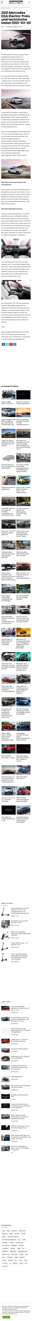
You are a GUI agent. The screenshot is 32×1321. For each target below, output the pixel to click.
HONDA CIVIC (19, 1242)
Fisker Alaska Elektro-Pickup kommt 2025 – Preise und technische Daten (8, 736)
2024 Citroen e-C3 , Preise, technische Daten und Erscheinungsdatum (23, 575)
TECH (20, 1260)
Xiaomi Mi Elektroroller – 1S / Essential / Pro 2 (19, 944)
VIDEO (21, 1263)
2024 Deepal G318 (16, 1077)
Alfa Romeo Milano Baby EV (19, 1049)
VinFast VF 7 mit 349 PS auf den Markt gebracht (8, 532)
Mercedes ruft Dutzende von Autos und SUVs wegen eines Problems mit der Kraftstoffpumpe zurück (23, 444)
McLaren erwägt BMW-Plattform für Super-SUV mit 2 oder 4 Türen (20, 1008)
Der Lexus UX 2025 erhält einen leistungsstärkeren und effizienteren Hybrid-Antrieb (22, 468)
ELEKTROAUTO (9, 26)
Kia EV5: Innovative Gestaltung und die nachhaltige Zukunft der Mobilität (23, 711)
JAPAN (18, 1248)
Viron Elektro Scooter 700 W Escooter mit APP (19, 921)
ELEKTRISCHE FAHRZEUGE (9, 1240)
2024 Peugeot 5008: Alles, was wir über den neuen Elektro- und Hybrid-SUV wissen (21, 1137)
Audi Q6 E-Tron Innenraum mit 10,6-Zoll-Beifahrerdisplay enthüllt (9, 666)
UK (10, 1263)
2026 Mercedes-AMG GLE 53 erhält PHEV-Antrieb (22, 553)
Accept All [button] (6, 1317)
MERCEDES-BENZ (17, 26)
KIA (12, 1152)
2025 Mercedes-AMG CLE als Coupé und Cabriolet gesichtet (8, 554)
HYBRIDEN (14, 1245)
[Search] (29, 2)
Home (2, 7)
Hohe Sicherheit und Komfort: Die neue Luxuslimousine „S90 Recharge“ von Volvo (20, 1019)
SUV (16, 1260)
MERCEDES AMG (22, 1251)
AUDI (8, 1231)
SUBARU (10, 1260)
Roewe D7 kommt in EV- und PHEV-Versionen (8, 799)
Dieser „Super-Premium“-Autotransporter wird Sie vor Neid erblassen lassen (19, 1116)
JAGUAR (12, 1248)
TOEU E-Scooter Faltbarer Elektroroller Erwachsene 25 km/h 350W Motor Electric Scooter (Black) (19, 956)
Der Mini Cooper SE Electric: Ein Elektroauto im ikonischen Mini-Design (22, 512)
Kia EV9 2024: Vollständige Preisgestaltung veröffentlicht (7, 598)
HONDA (11, 1242)
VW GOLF (5, 1266)
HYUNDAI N (5, 1248)
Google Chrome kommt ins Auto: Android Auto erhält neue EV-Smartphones (20, 1105)
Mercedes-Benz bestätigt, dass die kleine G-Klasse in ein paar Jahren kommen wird (22, 667)
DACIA (23, 1234)
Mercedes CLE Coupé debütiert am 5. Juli (8, 818)
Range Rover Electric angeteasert (9, 488)
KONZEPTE (5, 1251)
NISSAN (21, 1254)
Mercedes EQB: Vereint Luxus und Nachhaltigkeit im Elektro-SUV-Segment (22, 689)
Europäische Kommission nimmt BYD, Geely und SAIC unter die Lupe (19, 1067)
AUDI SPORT (22, 1231)
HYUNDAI (13, 1099)
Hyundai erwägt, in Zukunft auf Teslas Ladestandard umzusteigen (22, 819)
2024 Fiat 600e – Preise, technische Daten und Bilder (22, 799)
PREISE (16, 1257)
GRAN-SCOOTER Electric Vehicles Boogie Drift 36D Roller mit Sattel (20, 933)
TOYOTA (4, 1263)
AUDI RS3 (14, 1231)
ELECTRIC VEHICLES (13, 1237)
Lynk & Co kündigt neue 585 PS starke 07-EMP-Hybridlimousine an (22, 422)
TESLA (25, 1260)
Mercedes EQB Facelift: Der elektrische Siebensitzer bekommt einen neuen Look (7, 713)
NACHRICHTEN (14, 1012)
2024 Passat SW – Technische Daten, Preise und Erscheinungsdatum (8, 688)
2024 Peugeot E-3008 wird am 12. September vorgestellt (7, 641)
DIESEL (4, 1237)
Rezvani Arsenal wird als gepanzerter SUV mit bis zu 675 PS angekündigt (20, 1030)
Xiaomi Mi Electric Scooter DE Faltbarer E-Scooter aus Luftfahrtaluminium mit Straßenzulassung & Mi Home (20, 910)
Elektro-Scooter (15, 916)
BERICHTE (5, 1234)
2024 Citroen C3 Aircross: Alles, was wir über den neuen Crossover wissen (22, 619)
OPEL (26, 1254)
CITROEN (17, 1234)
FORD (23, 1240)
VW (26, 1263)
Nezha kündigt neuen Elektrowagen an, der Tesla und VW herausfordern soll (9, 422)
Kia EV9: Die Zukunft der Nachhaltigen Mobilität (22, 597)
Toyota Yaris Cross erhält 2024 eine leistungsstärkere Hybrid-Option (22, 533)
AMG (3, 1231)
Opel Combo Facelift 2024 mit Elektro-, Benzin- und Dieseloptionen (23, 489)
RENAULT (22, 1257)
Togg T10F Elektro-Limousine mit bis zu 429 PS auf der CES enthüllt (8, 442)
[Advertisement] (16, 364)
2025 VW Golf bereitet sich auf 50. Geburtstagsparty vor (20, 1127)
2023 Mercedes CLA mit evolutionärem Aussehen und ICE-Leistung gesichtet (8, 779)
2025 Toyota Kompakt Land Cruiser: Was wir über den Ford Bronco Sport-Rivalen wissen (9, 576)
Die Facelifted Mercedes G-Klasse (8, 757)
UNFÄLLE (15, 1263)
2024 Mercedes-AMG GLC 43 (21, 778)
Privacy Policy (13, 1314)
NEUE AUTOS (5, 1254)
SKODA (4, 1260)
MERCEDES (13, 1251)
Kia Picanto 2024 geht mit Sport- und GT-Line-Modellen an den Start (20, 1148)
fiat (19, 1240)
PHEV (3, 1257)
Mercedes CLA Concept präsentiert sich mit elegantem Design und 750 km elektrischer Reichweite (23, 643)
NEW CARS (14, 1254)
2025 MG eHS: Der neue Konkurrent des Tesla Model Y (9, 466)
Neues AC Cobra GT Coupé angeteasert (23, 403)
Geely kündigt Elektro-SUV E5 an (8, 403)
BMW (11, 1234)
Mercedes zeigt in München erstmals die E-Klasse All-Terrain (22, 758)
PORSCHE (9, 1257)
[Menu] (2, 2)
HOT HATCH (5, 1245)
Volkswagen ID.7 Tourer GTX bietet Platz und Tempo (19, 1040)
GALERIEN (4, 1242)
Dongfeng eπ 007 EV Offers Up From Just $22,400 (20, 1057)
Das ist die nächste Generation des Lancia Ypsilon (20, 1086)
